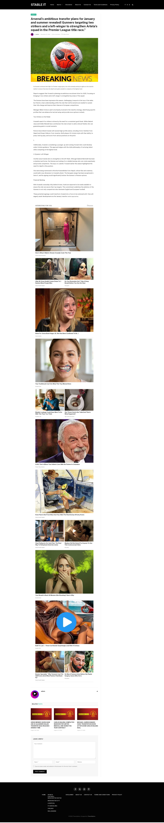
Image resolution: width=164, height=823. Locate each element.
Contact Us (87, 4)
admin (37, 34)
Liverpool (51, 803)
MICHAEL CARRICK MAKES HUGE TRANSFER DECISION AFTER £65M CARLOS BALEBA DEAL (87, 725)
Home (52, 4)
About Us (78, 4)
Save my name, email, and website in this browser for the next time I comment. (56, 766)
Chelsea (50, 808)
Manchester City (54, 800)
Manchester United (54, 798)
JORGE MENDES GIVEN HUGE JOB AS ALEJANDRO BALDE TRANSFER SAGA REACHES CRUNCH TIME (40, 725)
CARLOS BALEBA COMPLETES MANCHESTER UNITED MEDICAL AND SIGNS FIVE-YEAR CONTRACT (64, 725)
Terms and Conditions (100, 4)
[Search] (132, 5)
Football (51, 796)
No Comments (56, 34)
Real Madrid (52, 811)
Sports (59, 4)
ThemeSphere (91, 816)
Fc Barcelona (52, 806)
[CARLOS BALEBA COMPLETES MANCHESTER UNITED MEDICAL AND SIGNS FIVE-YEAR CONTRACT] (64, 714)
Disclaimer (68, 4)
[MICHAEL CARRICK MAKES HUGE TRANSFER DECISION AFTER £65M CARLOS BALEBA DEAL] (87, 714)
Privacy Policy (114, 4)
